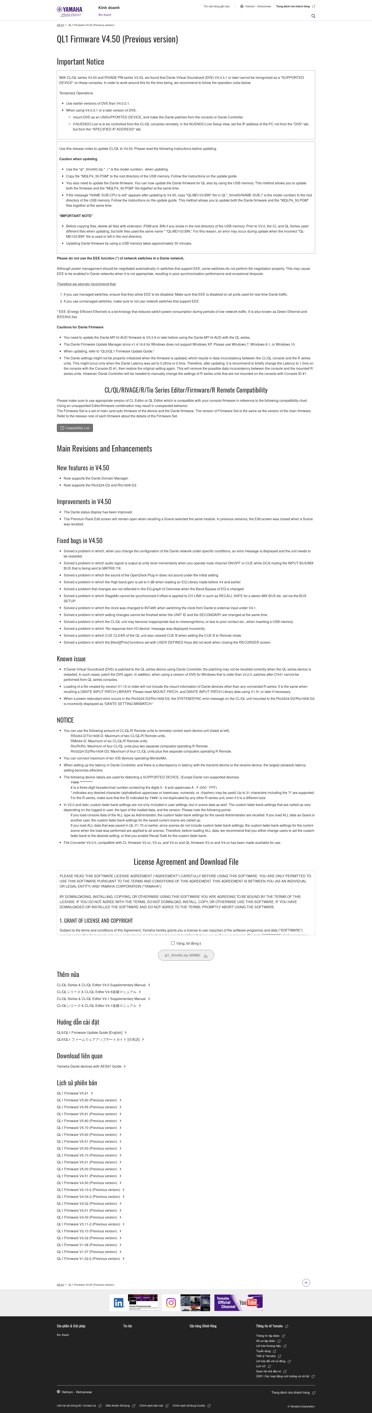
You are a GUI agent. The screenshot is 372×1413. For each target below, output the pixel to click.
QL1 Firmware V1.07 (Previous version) (87, 1251)
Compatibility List (77, 428)
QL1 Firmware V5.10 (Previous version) (87, 1155)
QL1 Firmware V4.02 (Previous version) (87, 1203)
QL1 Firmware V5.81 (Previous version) (87, 1113)
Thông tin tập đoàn (267, 1336)
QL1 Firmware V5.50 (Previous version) (87, 1148)
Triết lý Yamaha (266, 1356)
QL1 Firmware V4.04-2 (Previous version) (88, 1196)
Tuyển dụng (263, 1351)
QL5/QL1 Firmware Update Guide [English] (89, 1032)
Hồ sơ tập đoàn (265, 1341)
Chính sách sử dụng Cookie (189, 1405)
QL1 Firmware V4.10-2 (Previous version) (88, 1189)
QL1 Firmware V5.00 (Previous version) (87, 1168)
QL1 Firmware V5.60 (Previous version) (87, 1134)
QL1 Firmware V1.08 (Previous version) (87, 1244)
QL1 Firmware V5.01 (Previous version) (87, 1162)
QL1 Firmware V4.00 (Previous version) (87, 1217)
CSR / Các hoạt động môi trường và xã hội (282, 1376)
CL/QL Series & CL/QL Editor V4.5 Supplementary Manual (101, 984)
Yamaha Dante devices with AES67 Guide (89, 1066)
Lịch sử (260, 1366)
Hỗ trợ (60, 25)
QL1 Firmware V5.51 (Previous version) (87, 1141)
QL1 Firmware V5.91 (72, 1093)
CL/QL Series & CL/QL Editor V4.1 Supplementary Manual (101, 998)
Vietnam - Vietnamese (258, 6)
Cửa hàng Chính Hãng (203, 1325)
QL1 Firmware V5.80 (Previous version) (87, 1120)
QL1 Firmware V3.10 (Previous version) (87, 1230)
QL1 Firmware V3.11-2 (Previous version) (88, 1224)
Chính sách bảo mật (151, 1405)
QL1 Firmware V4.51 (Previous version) (87, 1175)
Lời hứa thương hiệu (268, 1346)
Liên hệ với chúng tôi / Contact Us (76, 1405)
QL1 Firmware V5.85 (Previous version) (87, 1106)
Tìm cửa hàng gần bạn (217, 6)
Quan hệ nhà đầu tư (268, 1371)
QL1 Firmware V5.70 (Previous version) (87, 1127)
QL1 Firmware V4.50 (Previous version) (87, 1182)
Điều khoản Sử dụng (118, 1405)
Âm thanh (104, 14)
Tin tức (127, 1325)
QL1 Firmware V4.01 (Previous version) (87, 1210)
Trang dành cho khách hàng (293, 6)
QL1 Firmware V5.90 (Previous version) (87, 1100)
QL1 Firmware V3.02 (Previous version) (87, 1237)
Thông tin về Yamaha (269, 1325)
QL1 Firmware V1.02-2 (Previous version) (88, 1258)
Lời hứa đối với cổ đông (270, 1361)
